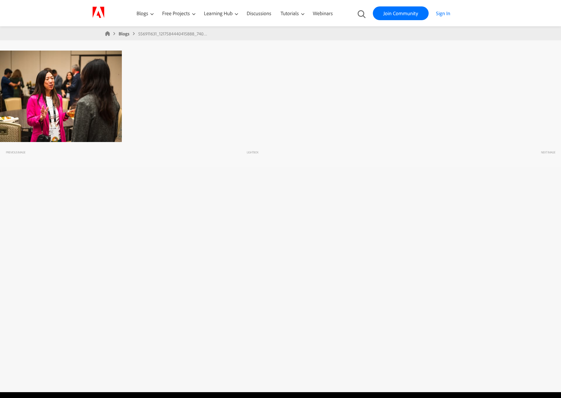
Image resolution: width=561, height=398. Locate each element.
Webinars (323, 13)
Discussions (259, 13)
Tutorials (290, 13)
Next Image (548, 152)
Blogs (142, 13)
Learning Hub (219, 13)
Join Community (400, 13)
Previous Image (15, 152)
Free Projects (176, 13)
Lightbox (252, 152)
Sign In (443, 13)
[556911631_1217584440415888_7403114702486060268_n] (61, 140)
